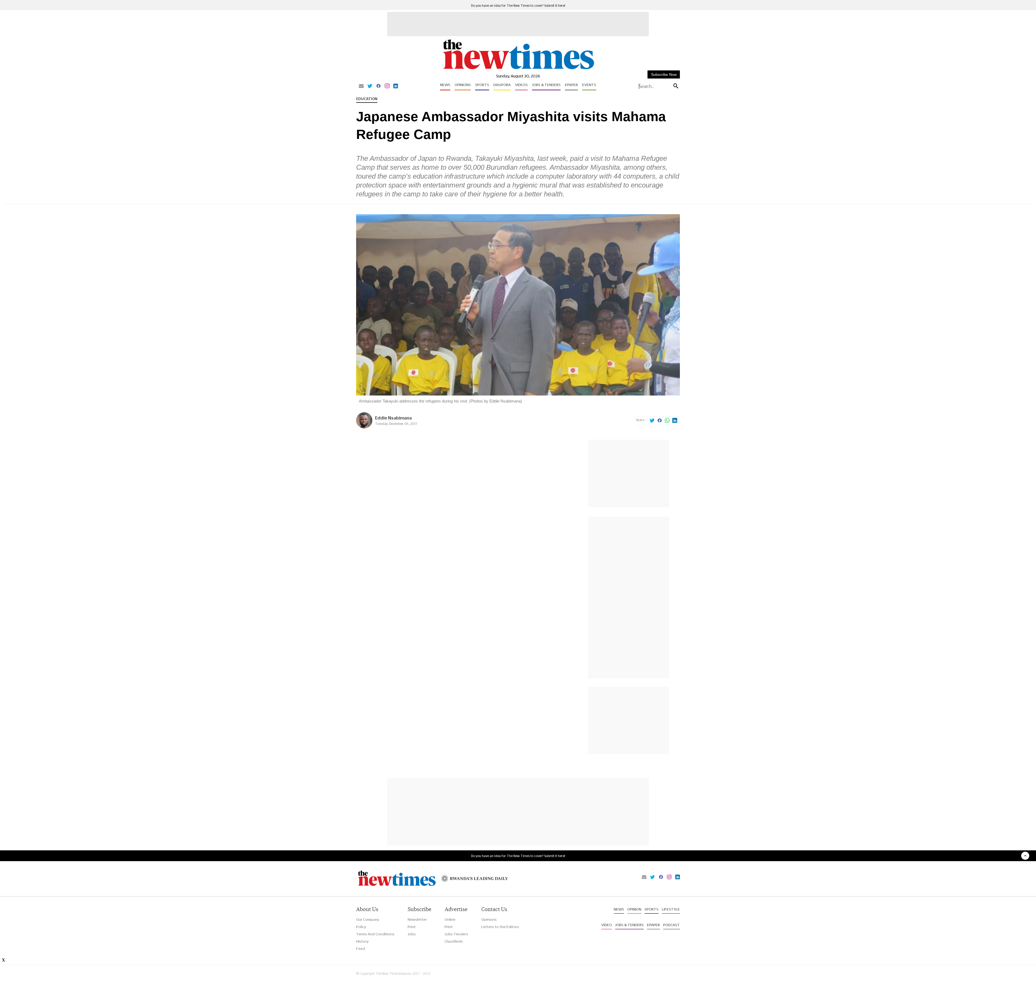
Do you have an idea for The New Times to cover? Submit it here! (518, 5)
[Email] (361, 86)
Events (589, 85)
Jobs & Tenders (546, 85)
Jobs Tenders (456, 934)
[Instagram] (387, 86)
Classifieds (454, 941)
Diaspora (502, 85)
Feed (360, 948)
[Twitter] (369, 86)
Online (450, 919)
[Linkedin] (395, 86)
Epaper (571, 85)
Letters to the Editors (500, 927)
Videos (521, 85)
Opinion (634, 909)
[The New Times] (518, 69)
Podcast (671, 925)
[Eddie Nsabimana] (364, 427)
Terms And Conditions (375, 934)
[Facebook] (378, 86)
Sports (482, 85)
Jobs (412, 934)
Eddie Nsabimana (393, 417)
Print (412, 927)
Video (606, 925)
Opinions (463, 85)
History (362, 941)
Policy (361, 927)
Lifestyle (671, 909)
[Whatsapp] (667, 421)
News (445, 85)
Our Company (367, 919)
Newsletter (417, 919)
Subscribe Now (664, 74)
